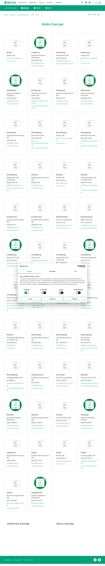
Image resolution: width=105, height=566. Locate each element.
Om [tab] (75, 271)
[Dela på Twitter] (95, 14)
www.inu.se (11, 61)
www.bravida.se (62, 104)
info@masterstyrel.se (89, 225)
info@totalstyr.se (62, 303)
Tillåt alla (74, 298)
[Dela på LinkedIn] (98, 14)
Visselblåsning (8, 560)
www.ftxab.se (61, 348)
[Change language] (99, 559)
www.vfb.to (11, 348)
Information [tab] (52, 271)
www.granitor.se (62, 426)
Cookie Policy (18, 560)
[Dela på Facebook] (93, 14)
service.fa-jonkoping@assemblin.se (40, 143)
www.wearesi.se (37, 66)
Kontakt (50, 2)
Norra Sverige (65, 523)
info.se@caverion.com (64, 225)
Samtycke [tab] (29, 271)
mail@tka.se (85, 263)
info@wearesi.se (37, 63)
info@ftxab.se (61, 345)
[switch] (44, 293)
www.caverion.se (62, 386)
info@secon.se (86, 305)
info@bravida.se (62, 101)
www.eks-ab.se (12, 146)
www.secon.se (86, 308)
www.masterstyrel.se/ (89, 228)
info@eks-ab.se (12, 143)
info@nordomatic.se (14, 185)
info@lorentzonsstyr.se (89, 383)
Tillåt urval (52, 298)
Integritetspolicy (28, 560)
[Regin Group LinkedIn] (95, 559)
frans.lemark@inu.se (64, 461)
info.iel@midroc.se (63, 423)
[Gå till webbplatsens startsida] (10, 2)
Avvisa (30, 298)
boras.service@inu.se (15, 58)
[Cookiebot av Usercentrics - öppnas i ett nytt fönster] (78, 266)
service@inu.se (61, 183)
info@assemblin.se (63, 61)
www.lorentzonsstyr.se (89, 386)
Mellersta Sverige (18, 523)
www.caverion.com (63, 228)
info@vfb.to (11, 345)
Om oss (41, 2)
